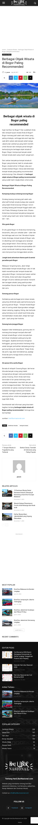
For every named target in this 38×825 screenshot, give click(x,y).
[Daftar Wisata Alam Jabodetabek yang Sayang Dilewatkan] (7, 516)
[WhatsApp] (25, 78)
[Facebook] (11, 78)
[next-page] (6, 524)
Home (4, 50)
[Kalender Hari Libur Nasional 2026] (7, 667)
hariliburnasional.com (17, 418)
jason (8, 72)
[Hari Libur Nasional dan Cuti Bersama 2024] (7, 677)
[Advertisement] (19, 26)
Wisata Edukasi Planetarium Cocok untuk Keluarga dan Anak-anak (25, 505)
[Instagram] (22, 808)
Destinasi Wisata (12, 50)
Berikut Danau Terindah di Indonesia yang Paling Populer (28, 450)
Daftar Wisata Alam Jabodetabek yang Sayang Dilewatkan (23, 516)
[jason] (3, 72)
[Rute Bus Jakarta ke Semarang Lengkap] (7, 622)
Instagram (28, 808)
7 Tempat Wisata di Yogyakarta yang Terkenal (8, 450)
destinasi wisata (13, 425)
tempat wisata (24, 425)
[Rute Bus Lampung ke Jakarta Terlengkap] (7, 602)
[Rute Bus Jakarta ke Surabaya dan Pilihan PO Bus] (7, 612)
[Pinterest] (20, 78)
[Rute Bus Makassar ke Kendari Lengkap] (7, 591)
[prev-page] (3, 524)
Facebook (15, 808)
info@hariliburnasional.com (19, 793)
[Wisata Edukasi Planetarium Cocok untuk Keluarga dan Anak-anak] (7, 506)
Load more (18, 630)
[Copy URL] (30, 78)
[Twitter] (16, 78)
